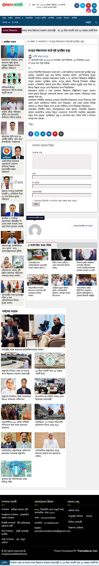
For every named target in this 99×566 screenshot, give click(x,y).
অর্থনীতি (74, 18)
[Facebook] (30, 133)
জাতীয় (10, 18)
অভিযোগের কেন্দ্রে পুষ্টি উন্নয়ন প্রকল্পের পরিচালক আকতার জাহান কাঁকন (12, 273)
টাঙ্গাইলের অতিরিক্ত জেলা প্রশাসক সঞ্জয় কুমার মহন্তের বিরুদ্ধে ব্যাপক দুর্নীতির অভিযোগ (12, 64)
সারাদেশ (17, 18)
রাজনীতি (51, 18)
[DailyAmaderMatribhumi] (12, 4)
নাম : (34, 173)
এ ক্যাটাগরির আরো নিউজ (39, 245)
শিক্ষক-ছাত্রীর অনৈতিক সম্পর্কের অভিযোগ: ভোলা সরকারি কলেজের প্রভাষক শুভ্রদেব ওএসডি (86, 266)
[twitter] (82, 5)
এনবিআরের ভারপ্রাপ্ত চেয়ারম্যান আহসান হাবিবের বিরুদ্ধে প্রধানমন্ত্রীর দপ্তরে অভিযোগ (10, 166)
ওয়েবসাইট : (37, 191)
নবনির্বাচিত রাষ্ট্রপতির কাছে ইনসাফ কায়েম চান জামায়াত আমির (47, 453)
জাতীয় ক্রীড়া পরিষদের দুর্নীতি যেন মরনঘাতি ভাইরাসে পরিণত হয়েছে (11, 115)
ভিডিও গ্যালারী (75, 522)
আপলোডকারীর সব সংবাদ (83, 226)
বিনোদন (66, 18)
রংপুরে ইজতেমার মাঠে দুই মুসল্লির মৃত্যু (67, 41)
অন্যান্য (4, 22)
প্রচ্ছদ (4, 18)
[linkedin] (94, 5)
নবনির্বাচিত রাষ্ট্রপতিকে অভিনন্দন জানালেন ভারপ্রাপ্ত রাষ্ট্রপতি (16, 452)
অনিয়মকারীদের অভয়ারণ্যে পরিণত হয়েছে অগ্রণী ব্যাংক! (12, 90)
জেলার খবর (73, 510)
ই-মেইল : (36, 182)
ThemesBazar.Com (87, 551)
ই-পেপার (15, 22)
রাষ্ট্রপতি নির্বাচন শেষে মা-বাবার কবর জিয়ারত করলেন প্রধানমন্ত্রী (16, 372)
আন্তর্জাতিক (29, 18)
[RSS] (94, 10)
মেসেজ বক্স (37, 152)
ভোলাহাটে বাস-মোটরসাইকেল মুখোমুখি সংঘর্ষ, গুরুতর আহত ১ (37, 265)
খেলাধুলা (59, 18)
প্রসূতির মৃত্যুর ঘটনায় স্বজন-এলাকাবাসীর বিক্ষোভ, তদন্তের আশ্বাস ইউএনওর (61, 292)
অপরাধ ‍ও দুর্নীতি (40, 18)
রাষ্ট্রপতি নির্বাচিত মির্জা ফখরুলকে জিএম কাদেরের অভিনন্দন (16, 398)
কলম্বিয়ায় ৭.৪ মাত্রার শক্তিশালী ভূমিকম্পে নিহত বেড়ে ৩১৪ (49, 423)
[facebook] (76, 5)
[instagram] (88, 5)
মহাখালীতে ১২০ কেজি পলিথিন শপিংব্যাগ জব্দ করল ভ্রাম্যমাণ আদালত (15, 425)
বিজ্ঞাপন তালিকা (75, 527)
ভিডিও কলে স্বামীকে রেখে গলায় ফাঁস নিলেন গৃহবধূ (61, 265)
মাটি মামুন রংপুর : (41, 56)
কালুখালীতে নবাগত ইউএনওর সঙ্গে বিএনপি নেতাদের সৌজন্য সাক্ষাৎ (37, 292)
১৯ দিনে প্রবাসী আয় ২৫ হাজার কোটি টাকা (66, 30)
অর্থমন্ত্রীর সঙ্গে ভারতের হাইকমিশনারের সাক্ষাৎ (23, 349)
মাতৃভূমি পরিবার (75, 516)
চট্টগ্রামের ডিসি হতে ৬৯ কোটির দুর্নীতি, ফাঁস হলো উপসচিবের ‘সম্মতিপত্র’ (12, 139)
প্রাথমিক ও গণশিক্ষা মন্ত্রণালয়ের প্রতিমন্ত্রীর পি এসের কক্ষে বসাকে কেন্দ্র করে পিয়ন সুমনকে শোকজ (12, 222)
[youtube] (88, 10)
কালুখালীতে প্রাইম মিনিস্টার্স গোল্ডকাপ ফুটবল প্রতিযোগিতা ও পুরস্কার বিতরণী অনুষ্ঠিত (85, 292)
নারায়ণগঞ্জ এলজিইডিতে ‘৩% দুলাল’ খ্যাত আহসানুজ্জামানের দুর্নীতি (12, 248)
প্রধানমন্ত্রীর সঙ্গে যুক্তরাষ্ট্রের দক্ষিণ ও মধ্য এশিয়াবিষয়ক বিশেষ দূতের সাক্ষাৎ (12, 299)
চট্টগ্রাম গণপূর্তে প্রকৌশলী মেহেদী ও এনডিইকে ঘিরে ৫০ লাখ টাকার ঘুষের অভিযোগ (12, 195)
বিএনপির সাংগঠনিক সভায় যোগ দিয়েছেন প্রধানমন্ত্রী (49, 398)
